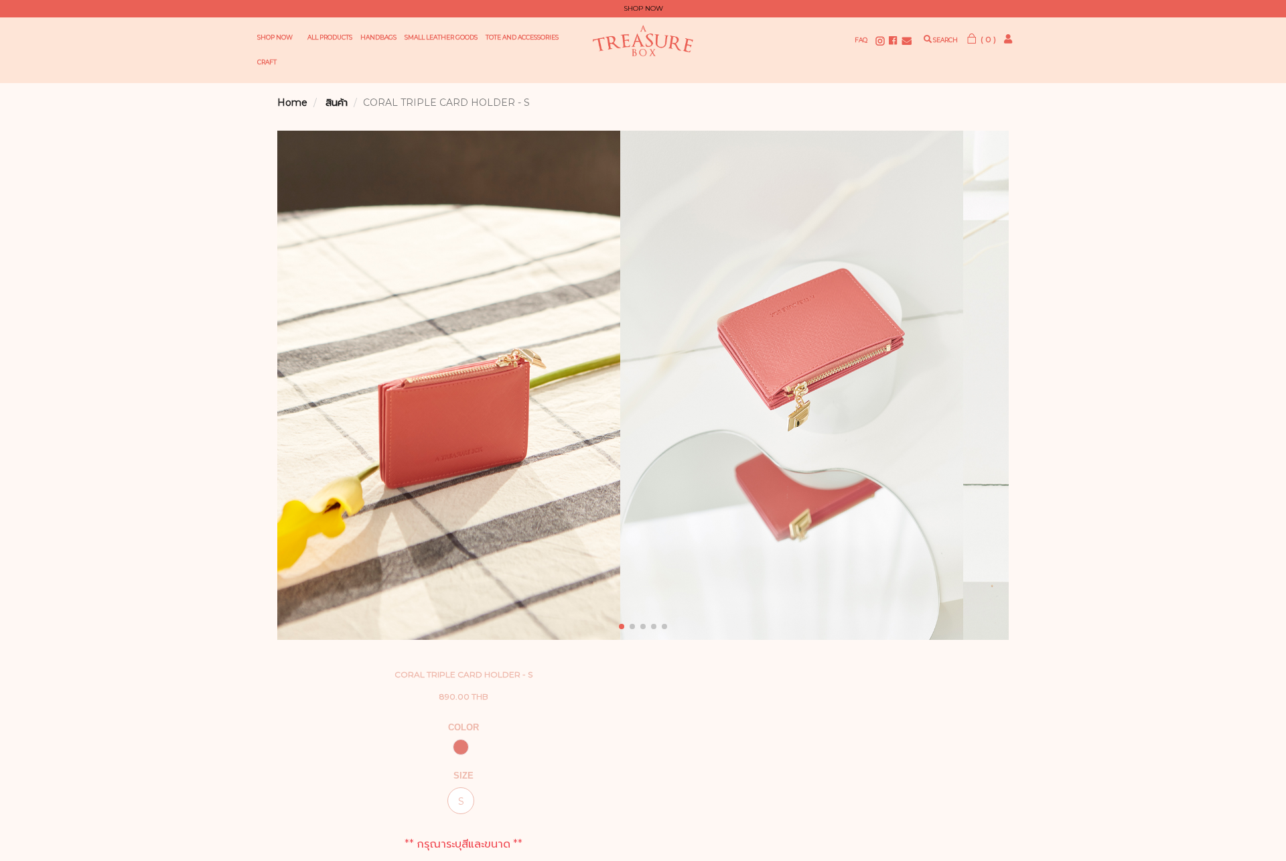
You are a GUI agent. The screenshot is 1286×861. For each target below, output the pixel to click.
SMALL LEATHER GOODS (441, 37)
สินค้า (337, 102)
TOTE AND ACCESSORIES (522, 37)
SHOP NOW (275, 37)
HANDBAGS (378, 37)
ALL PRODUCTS (329, 37)
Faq (861, 40)
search (945, 40)
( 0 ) (987, 39)
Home (292, 102)
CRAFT (267, 62)
